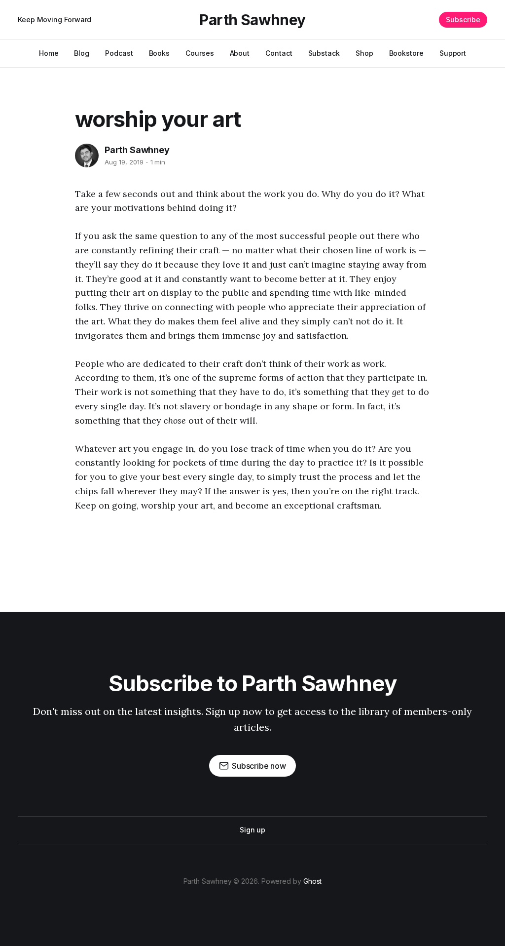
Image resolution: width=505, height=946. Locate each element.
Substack (324, 53)
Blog (81, 53)
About (240, 53)
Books (159, 53)
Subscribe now (259, 766)
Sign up (252, 830)
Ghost (312, 881)
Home (49, 53)
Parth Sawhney (252, 19)
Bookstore (406, 53)
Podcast (119, 53)
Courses (199, 53)
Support (452, 53)
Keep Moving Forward (54, 19)
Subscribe (463, 19)
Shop (364, 53)
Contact (278, 53)
